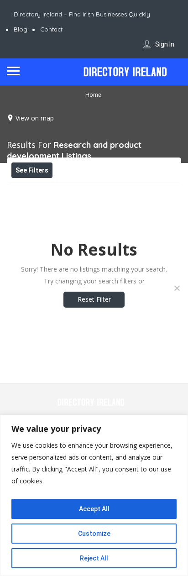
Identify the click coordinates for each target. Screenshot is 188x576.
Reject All (94, 558)
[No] (176, 288)
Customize (94, 533)
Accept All (94, 509)
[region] (94, 495)
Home (93, 95)
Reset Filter (94, 299)
